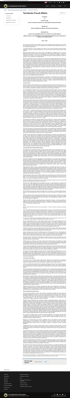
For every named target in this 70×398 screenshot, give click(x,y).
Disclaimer (6, 381)
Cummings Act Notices (24, 376)
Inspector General (23, 382)
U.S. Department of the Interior (17, 6)
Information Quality (7, 383)
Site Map (5, 389)
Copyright (6, 379)
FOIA (21, 378)
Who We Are (8, 18)
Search (65, 6)
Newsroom (50, 2)
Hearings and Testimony (11, 20)
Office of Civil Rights (8, 385)
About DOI (6, 374)
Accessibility (6, 376)
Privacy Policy (6, 387)
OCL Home (8, 15)
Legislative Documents (10, 22)
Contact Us (6, 378)
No (41, 361)
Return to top (6, 369)
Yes (37, 361)
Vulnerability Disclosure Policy (26, 386)
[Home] (5, 6)
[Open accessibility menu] (55, 2)
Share (62, 12)
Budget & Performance (24, 374)
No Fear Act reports (24, 384)
